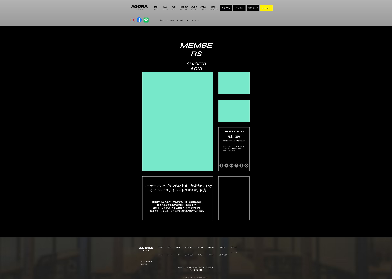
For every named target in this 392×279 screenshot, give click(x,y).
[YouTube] (231, 166)
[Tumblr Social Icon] (241, 166)
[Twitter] (226, 166)
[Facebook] (221, 166)
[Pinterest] (236, 166)
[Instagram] (246, 166)
